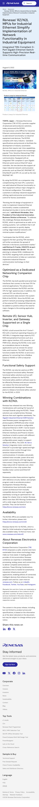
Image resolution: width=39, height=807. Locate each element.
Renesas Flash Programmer (12, 727)
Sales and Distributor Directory (13, 768)
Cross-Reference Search (11, 747)
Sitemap (5, 795)
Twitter (13, 584)
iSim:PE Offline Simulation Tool (13, 734)
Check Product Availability (11, 765)
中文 (4, 783)
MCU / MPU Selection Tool (11, 730)
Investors (6, 692)
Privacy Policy (20, 792)
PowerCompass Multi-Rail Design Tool (15, 737)
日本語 (5, 786)
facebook (9, 629)
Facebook (6, 584)
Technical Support (9, 758)
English (5, 779)
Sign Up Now (10, 664)
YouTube (20, 584)
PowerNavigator (8, 741)
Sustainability (7, 699)
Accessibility (30, 792)
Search (29, 3)
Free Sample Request (10, 762)
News (4, 696)
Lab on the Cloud (8, 744)
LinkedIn (26, 582)
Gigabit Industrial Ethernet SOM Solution (18, 418)
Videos (5, 709)
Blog (4, 706)
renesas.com (7, 582)
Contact (5, 702)
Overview (6, 685)
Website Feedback (16, 795)
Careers (5, 689)
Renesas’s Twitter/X (9, 673)
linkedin (4, 629)
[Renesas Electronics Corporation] (12, 3)
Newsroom (11, 9)
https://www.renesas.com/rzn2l (15, 522)
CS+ (4, 724)
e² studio (6, 720)
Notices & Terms (8, 792)
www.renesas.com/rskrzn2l (13, 534)
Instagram (32, 584)
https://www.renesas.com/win (14, 507)
